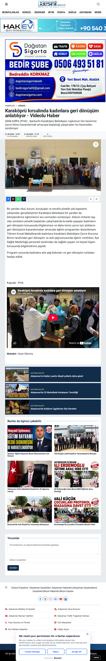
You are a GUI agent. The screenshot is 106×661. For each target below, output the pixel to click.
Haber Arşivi (63, 629)
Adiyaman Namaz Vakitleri (21, 616)
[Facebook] (40, 599)
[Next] (65, 599)
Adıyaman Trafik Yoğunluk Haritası (73, 616)
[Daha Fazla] (23, 199)
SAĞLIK (72, 12)
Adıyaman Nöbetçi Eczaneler (22, 609)
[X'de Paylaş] (13, 199)
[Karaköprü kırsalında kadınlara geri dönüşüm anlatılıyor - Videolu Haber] (53, 167)
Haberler (10, 106)
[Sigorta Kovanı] (55, 70)
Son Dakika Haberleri (17, 629)
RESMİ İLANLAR (10, 12)
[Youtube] (60, 599)
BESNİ (98, 12)
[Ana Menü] (6, 4)
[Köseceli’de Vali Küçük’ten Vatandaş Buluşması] (29, 509)
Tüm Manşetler (64, 622)
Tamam (96, 658)
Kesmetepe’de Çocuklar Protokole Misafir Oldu (74, 524)
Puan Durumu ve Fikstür (19, 622)
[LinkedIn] (55, 599)
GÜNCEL (26, 12)
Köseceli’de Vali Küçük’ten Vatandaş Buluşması (28, 524)
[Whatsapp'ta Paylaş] (18, 199)
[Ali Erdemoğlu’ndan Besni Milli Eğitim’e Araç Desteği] (76, 473)
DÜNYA (61, 12)
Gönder (13, 567)
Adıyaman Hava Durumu (69, 609)
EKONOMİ (40, 12)
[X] (45, 599)
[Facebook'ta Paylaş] (8, 199)
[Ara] (98, 4)
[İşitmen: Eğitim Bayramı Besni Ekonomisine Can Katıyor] (29, 438)
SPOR (51, 12)
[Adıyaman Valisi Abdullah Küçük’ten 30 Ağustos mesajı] (29, 473)
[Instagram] (50, 599)
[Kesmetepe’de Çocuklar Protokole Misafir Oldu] (76, 509)
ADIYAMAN (85, 12)
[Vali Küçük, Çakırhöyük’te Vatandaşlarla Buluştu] (76, 438)
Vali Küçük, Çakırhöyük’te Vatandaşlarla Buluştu (75, 454)
